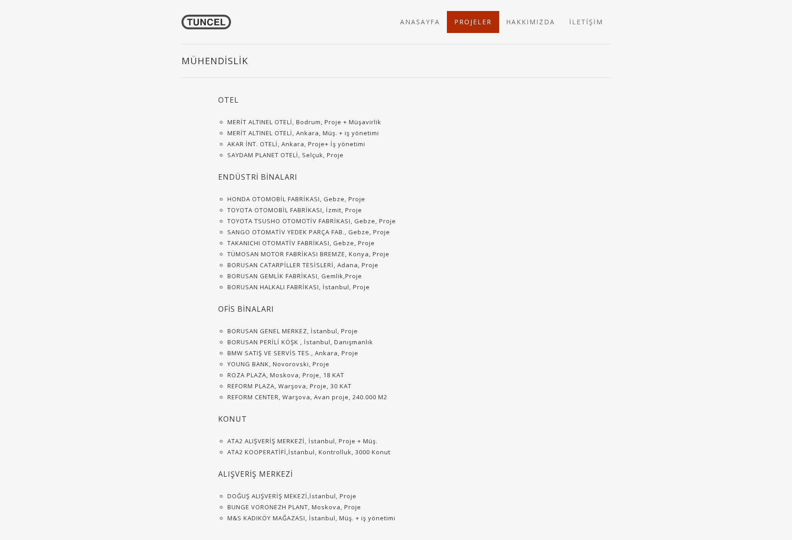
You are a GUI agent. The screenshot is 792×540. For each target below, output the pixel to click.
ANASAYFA (420, 21)
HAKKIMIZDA (530, 21)
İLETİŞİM (586, 21)
